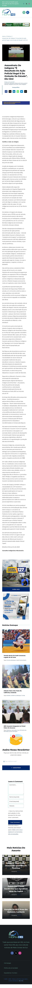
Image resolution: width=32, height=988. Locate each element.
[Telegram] (21, 91)
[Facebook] (6, 91)
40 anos (8, 660)
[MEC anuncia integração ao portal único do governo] (16, 701)
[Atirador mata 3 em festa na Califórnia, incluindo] (16, 665)
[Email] (25, 91)
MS (15, 84)
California (13, 695)
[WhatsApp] (17, 91)
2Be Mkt (21, 980)
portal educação (13, 731)
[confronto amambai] (16, 45)
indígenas (11, 84)
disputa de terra (19, 83)
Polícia (19, 871)
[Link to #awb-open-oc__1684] (27, 12)
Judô (17, 660)
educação (14, 730)
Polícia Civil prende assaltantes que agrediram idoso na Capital (16, 888)
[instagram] (29, 3)
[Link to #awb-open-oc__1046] (24, 12)
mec (18, 730)
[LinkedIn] (14, 91)
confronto (6, 83)
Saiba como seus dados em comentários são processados (15, 832)
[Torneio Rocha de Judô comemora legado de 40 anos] (16, 630)
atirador (8, 695)
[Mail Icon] (16, 931)
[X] (10, 91)
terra (17, 84)
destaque (12, 83)
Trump (23, 695)
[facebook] (23, 3)
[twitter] (26, 3)
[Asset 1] (8, 9)
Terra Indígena (22, 84)
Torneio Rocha (22, 660)
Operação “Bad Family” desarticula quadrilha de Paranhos (16, 865)
